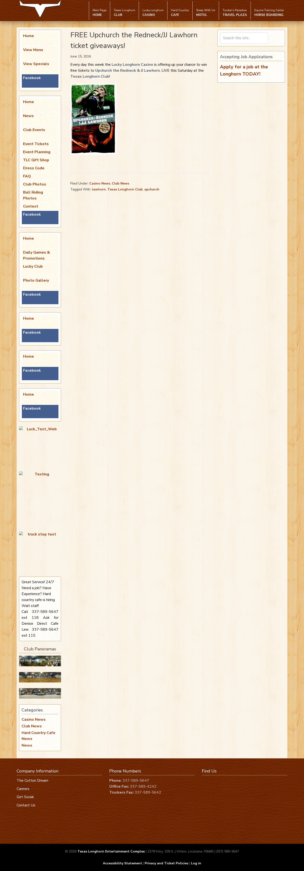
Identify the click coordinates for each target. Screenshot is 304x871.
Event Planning (36, 152)
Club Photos (34, 184)
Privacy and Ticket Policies (166, 863)
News (28, 115)
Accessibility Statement (122, 863)
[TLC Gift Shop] (40, 693)
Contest (30, 206)
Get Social (25, 797)
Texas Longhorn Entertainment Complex (111, 851)
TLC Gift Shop (36, 160)
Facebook (32, 77)
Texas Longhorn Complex (40, 9)
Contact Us (26, 805)
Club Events (34, 130)
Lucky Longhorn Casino (132, 64)
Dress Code (33, 168)
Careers (23, 788)
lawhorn (99, 189)
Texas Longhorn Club (89, 76)
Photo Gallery (36, 280)
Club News (120, 183)
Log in (196, 863)
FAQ (27, 176)
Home (28, 35)
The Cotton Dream (32, 780)
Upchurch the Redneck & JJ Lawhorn (127, 70)
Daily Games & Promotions (36, 255)
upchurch (151, 189)
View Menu (33, 49)
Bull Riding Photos (33, 195)
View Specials (36, 63)
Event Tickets (36, 144)
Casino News (99, 183)
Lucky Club (33, 266)
